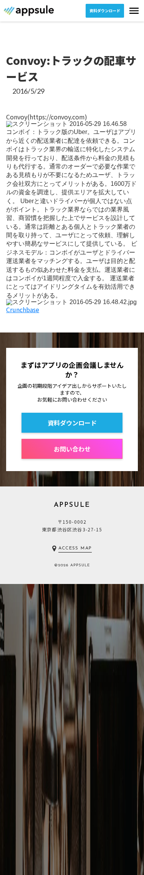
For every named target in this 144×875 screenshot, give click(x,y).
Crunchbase (22, 309)
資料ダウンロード (104, 10)
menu (134, 11)
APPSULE (72, 505)
